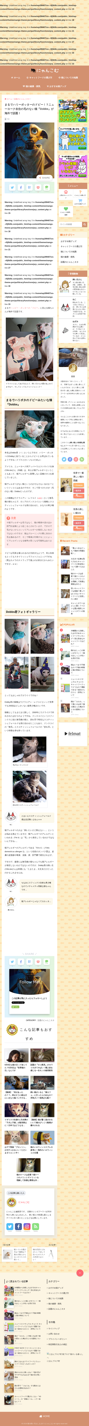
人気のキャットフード (66, 196)
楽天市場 (78, 491)
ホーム (16, 77)
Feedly (36, 1231)
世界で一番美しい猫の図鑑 (78, 477)
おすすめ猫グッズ (57, 86)
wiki (39, 498)
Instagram (27, 1231)
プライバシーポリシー (57, 1339)
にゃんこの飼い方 (80, 195)
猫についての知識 (69, 77)
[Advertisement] (29, 585)
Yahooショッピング (79, 496)
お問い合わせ (54, 1334)
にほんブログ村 (53, 1361)
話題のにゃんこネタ (46, 1020)
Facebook (18, 1231)
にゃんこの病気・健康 (66, 213)
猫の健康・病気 (32, 86)
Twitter (10, 1231)
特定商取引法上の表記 (57, 1344)
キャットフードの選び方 (40, 77)
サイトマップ (54, 1329)
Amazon (79, 485)
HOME (46, 1416)
